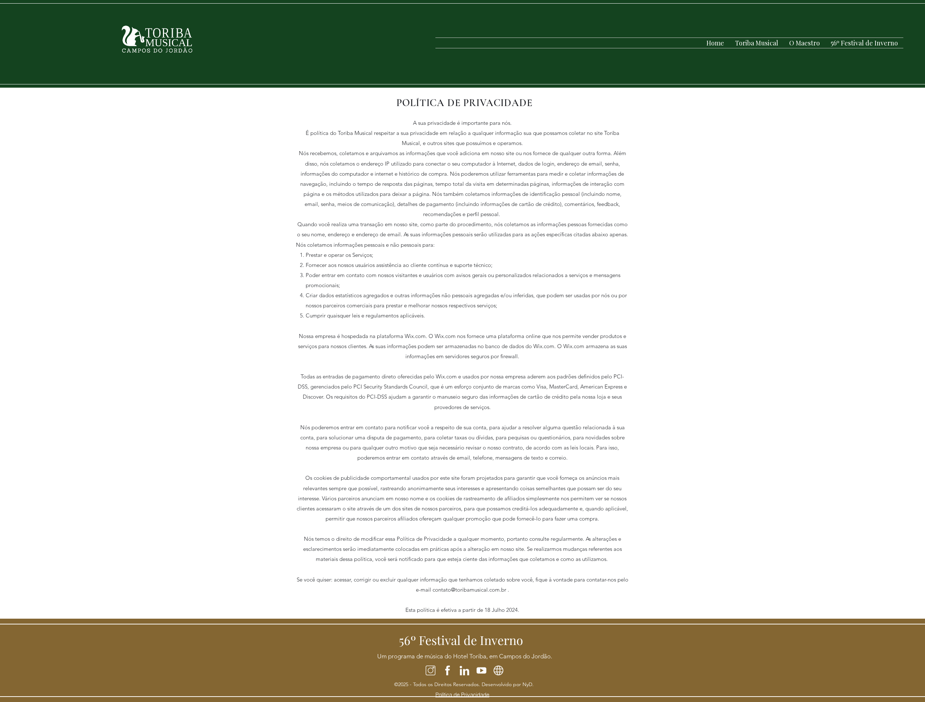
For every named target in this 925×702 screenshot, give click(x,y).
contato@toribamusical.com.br (469, 589)
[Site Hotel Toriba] (498, 670)
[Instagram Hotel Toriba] (430, 670)
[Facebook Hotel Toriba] (447, 670)
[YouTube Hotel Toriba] (481, 670)
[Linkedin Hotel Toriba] (464, 670)
